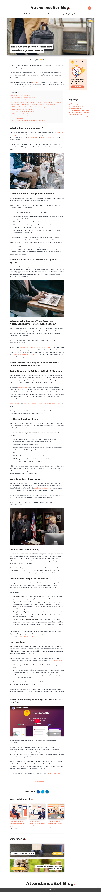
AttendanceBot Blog (49, 8)
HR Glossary (60, 14)
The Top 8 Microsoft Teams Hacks (79, 110)
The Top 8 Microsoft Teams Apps (79, 116)
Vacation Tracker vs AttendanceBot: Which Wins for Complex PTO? (55, 823)
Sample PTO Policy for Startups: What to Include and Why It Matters (37, 823)
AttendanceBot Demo (47, 14)
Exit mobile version (50, 890)
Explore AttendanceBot (31, 14)
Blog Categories (71, 14)
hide (20, 92)
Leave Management (38, 781)
